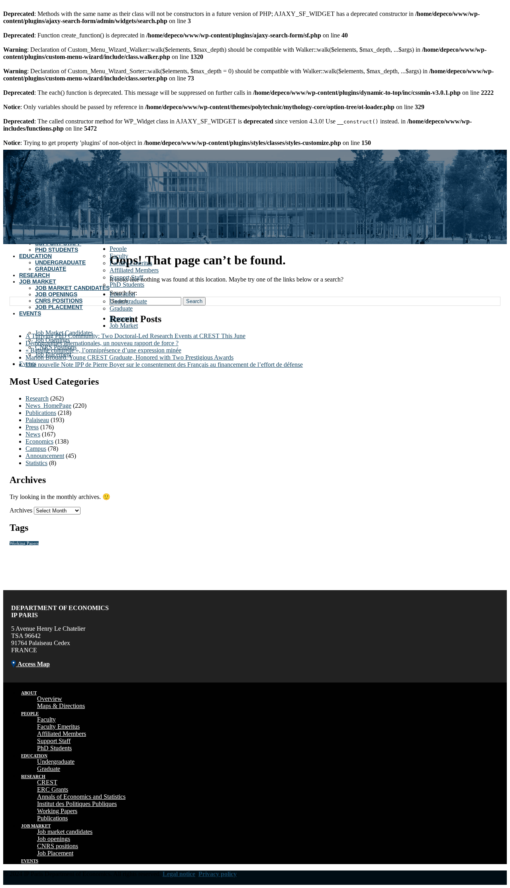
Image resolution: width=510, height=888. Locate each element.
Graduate (50, 269)
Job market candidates (64, 831)
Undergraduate (60, 262)
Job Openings (56, 294)
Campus (36, 448)
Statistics (36, 463)
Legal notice (179, 873)
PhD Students (56, 249)
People (118, 248)
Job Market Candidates (72, 288)
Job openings (53, 838)
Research (34, 275)
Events (30, 313)
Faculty (119, 255)
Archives (21, 510)
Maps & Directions (61, 705)
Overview (49, 698)
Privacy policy (217, 873)
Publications (41, 412)
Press (32, 427)
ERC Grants (52, 789)
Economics (39, 441)
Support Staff (126, 277)
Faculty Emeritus (131, 263)
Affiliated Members (134, 270)
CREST (47, 782)
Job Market (37, 281)
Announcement (45, 455)
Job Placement (59, 307)
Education (35, 256)
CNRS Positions (58, 300)
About (29, 692)
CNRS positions (57, 846)
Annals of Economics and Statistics (81, 796)
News (33, 434)
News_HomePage (48, 405)
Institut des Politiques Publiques (77, 803)
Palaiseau (37, 420)
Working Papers (24, 543)
